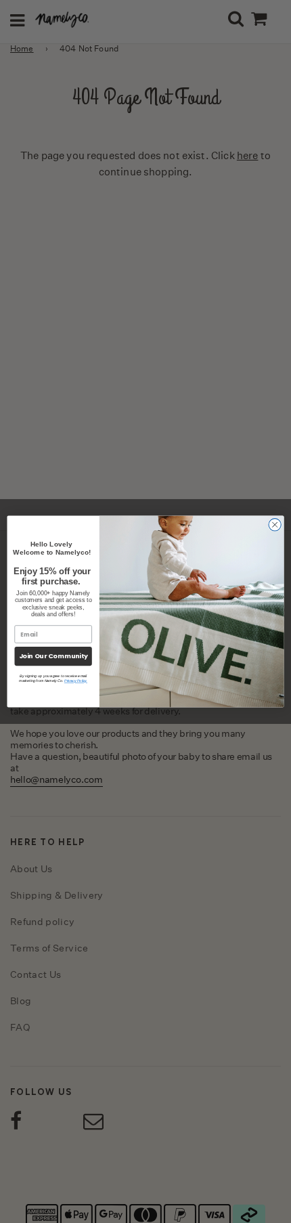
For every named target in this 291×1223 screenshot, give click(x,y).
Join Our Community (53, 655)
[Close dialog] (275, 525)
